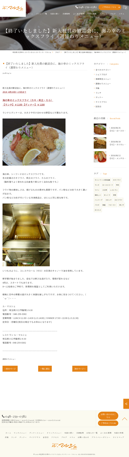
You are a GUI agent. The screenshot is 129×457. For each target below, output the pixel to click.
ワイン (97, 190)
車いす (121, 205)
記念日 (98, 106)
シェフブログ (101, 74)
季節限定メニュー (103, 79)
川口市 (104, 190)
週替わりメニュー (9, 359)
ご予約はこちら (109, 7)
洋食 (97, 88)
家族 (114, 195)
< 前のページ (10, 368)
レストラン (114, 190)
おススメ (98, 210)
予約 (117, 185)
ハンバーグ (98, 200)
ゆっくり (107, 195)
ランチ (98, 92)
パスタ (97, 205)
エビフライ (118, 200)
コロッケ (108, 200)
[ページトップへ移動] (124, 418)
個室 (103, 205)
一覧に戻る (45, 368)
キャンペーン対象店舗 (102, 180)
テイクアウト (101, 102)
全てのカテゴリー (103, 69)
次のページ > (79, 368)
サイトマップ (118, 437)
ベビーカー (112, 205)
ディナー (99, 97)
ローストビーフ (107, 185)
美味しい (98, 195)
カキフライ (117, 180)
